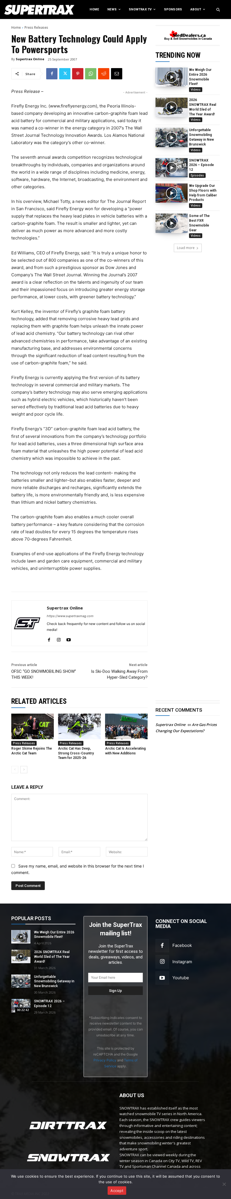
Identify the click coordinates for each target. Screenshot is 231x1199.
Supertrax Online (30, 59)
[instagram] (59, 639)
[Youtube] (162, 978)
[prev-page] (14, 769)
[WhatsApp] (90, 73)
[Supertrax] (24, 9)
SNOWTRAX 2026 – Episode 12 (201, 165)
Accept (116, 1190)
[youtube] (68, 639)
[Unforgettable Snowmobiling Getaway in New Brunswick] (172, 137)
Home (16, 27)
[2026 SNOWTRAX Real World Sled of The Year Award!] (172, 107)
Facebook (182, 945)
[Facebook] (51, 73)
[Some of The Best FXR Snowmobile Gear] (172, 223)
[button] (218, 9)
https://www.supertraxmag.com (70, 616)
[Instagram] (162, 962)
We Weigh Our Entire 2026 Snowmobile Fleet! (54, 934)
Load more (186, 247)
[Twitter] (64, 73)
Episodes (197, 175)
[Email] (116, 73)
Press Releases (36, 27)
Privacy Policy (105, 1060)
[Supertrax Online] (27, 623)
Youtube (180, 977)
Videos (196, 89)
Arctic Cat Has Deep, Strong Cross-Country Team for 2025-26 (76, 753)
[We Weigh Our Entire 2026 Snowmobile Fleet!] (172, 77)
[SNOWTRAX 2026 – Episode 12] (172, 167)
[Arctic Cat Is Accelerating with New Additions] (126, 726)
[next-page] (23, 769)
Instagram (182, 961)
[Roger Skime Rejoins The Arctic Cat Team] (32, 726)
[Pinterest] (77, 73)
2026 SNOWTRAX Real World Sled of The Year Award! (52, 956)
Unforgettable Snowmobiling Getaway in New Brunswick (54, 981)
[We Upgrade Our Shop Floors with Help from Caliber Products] (172, 193)
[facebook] (49, 639)
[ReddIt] (103, 73)
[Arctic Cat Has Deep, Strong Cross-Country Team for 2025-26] (79, 726)
